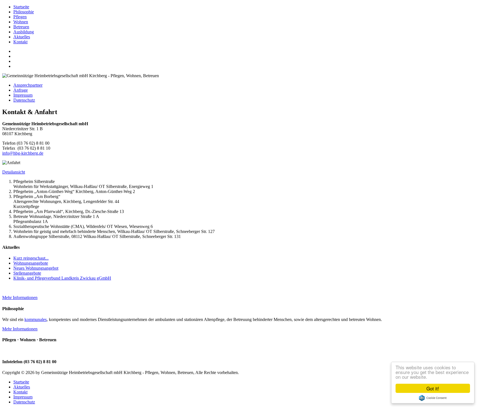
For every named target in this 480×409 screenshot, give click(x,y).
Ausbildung (23, 31)
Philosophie (23, 11)
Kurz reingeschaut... (31, 258)
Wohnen (20, 21)
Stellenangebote (27, 273)
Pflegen (20, 16)
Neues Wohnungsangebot (35, 268)
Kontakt (20, 41)
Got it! (432, 388)
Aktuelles (21, 36)
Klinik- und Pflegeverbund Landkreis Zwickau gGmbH (62, 278)
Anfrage (20, 90)
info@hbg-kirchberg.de (22, 153)
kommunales (35, 319)
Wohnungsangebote (30, 263)
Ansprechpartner (27, 85)
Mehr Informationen (20, 297)
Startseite (21, 6)
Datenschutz (24, 100)
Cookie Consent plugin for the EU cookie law (433, 398)
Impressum (22, 95)
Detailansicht (13, 172)
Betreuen (21, 26)
